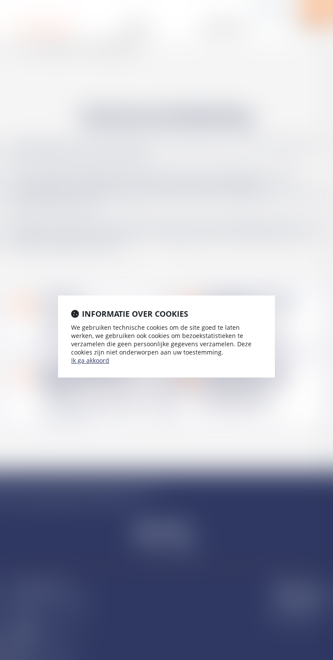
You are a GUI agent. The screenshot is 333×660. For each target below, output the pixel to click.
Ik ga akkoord (90, 360)
